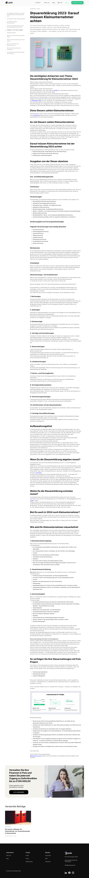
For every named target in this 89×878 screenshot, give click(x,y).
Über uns (47, 2)
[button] (38, 2)
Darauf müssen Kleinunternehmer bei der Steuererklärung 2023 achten (15, 26)
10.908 (55, 90)
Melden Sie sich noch (36, 756)
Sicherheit (47, 861)
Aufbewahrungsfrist (11, 32)
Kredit (27, 855)
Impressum (48, 855)
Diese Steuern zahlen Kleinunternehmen (16, 18)
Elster (32, 500)
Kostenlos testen (77, 2)
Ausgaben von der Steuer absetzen (15, 29)
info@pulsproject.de (70, 865)
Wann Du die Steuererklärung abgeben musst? (16, 36)
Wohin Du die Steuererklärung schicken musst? (16, 40)
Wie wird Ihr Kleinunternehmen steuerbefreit (14, 48)
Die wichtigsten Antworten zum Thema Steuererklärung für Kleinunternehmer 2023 (15, 15)
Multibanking (29, 861)
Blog (53, 2)
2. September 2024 (35, 100)
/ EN (60, 2)
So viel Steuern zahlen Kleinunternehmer (12, 22)
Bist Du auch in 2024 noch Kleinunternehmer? (13, 44)
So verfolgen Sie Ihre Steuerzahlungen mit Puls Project (15, 53)
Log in (67, 2)
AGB (46, 858)
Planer (27, 858)
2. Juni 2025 (37, 472)
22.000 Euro (36, 115)
